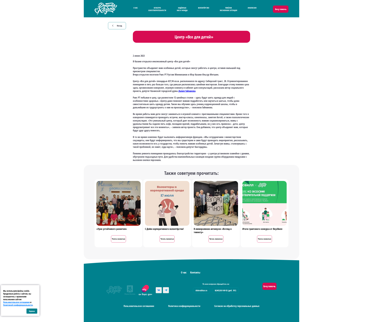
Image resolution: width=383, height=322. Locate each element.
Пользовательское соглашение (139, 306)
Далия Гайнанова (186, 91)
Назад (117, 25)
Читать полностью (118, 239)
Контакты (195, 272)
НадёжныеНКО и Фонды (182, 9)
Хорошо (32, 311)
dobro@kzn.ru (201, 290)
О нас (135, 8)
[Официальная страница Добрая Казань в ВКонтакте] (159, 290)
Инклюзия (252, 8)
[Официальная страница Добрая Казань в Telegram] (166, 290)
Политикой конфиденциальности (18, 305)
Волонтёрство (203, 8)
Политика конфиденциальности (184, 306)
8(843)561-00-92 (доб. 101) (225, 290)
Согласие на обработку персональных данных (236, 306)
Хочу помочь (281, 9)
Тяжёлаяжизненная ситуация (228, 9)
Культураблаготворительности (157, 9)
